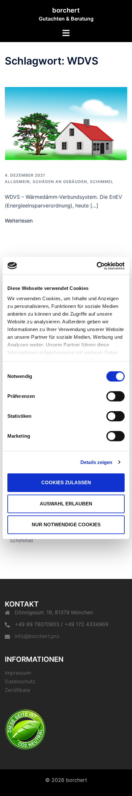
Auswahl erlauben (66, 503)
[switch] (115, 396)
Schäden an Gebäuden (60, 181)
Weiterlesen (19, 220)
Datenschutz (20, 681)
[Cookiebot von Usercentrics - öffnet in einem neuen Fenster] (97, 266)
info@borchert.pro (37, 636)
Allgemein (17, 181)
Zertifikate (17, 690)
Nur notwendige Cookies (66, 524)
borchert (66, 10)
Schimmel (101, 181)
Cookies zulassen (66, 482)
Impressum (18, 672)
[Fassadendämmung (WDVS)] (66, 124)
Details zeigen (96, 462)
